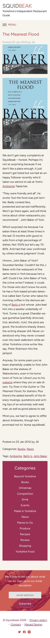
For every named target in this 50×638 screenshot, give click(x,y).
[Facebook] (24, 632)
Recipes (25, 534)
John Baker (40, 456)
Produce (25, 528)
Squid (17, 6)
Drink (25, 499)
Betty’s (16, 304)
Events (25, 505)
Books (21, 449)
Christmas (25, 488)
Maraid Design (33, 624)
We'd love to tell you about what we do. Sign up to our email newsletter (25, 581)
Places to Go (25, 522)
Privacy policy (38, 620)
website (7, 382)
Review (25, 540)
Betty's (27, 456)
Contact (16, 624)
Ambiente (8, 186)
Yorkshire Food (25, 551)
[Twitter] (19, 632)
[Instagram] (29, 632)
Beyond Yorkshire (25, 476)
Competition (25, 493)
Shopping (25, 545)
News (30, 449)
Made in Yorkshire (25, 511)
